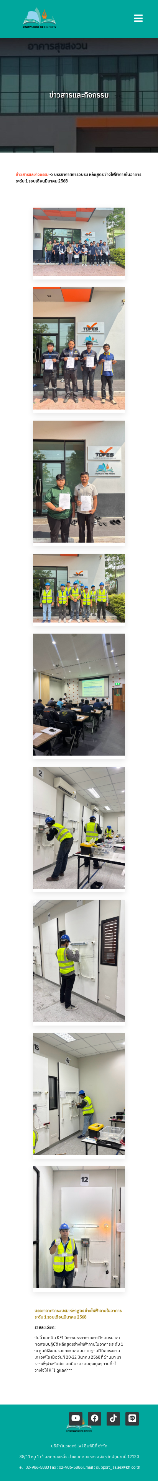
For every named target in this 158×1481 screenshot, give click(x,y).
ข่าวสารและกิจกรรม (32, 175)
